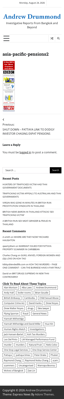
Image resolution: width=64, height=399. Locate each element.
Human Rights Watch (14, 329)
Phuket (54, 355)
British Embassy (12, 297)
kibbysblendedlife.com (14, 264)
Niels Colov (51, 344)
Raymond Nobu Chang (36, 360)
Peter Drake (40, 355)
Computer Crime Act (14, 303)
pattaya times (23, 355)
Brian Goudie (41, 292)
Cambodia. (29, 297)
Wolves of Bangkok (13, 370)
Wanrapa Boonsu (46, 365)
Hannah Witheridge (14, 318)
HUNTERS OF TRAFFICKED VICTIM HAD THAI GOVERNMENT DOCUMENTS (25, 186)
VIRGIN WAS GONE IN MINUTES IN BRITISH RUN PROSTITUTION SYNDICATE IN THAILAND (27, 204)
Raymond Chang (12, 360)
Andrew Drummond (32, 16)
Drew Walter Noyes (13, 308)
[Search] (58, 38)
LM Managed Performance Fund (38, 339)
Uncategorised (26, 365)
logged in (25, 152)
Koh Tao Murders (36, 334)
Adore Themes (44, 394)
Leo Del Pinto (10, 339)
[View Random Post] (52, 38)
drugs (30, 308)
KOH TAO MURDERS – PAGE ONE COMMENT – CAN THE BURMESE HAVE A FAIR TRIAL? (32, 266)
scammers (9, 365)
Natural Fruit (35, 344)
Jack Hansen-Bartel (13, 334)
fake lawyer (43, 308)
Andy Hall (9, 292)
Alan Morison (10, 287)
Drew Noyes (52, 303)
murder (8, 344)
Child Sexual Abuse (49, 297)
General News (40, 313)
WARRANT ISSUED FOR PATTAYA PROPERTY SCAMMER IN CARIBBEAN (27, 247)
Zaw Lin (31, 370)
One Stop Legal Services (16, 349)
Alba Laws (27, 287)
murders (20, 344)
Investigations (37, 329)
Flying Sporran (11, 313)
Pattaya (8, 355)
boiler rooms (24, 292)
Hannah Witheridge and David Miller (22, 323)
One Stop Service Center (44, 349)
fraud (25, 313)
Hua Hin (49, 323)
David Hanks (35, 303)
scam (55, 360)
